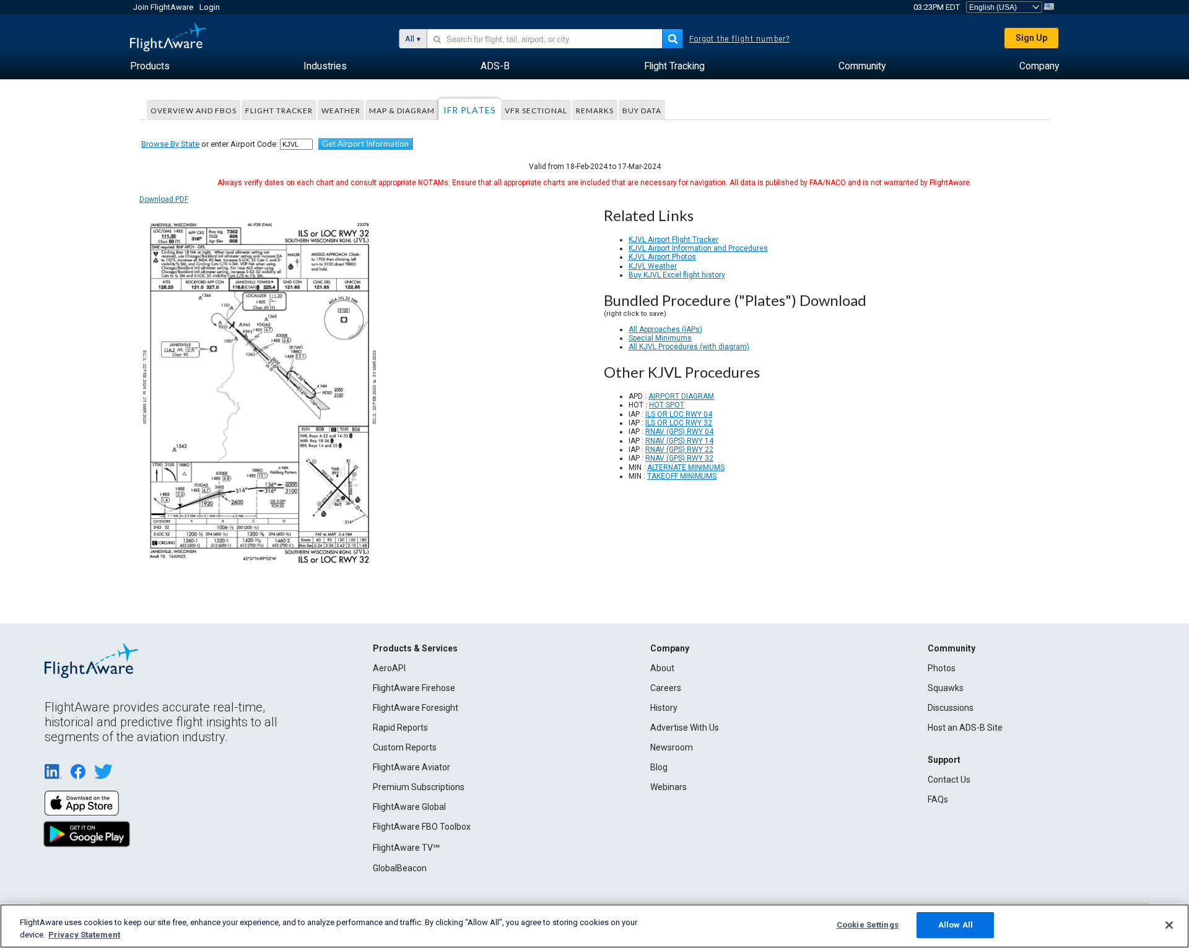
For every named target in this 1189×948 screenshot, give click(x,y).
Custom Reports (405, 747)
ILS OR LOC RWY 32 (678, 423)
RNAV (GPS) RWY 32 (679, 458)
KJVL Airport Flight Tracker (673, 239)
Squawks (946, 688)
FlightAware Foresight (415, 708)
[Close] (1169, 925)
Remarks (595, 110)
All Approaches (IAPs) (665, 329)
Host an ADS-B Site (965, 728)
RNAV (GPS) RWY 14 (679, 441)
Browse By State (170, 144)
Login (209, 7)
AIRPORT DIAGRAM (681, 396)
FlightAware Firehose (414, 688)
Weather (340, 110)
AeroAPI (389, 668)
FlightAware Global (409, 807)
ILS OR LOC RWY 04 (678, 414)
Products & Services (415, 648)
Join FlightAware (163, 7)
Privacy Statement (84, 934)
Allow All (955, 924)
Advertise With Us (684, 728)
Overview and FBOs (193, 110)
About (662, 668)
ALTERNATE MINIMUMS (686, 467)
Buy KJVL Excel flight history (677, 275)
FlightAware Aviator (411, 767)
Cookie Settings (868, 924)
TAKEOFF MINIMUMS (681, 476)
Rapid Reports (400, 728)
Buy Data (641, 110)
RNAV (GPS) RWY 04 (679, 431)
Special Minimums (660, 338)
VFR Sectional (536, 110)
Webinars (668, 787)
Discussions (950, 708)
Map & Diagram (402, 110)
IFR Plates (469, 110)
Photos (942, 668)
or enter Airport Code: (209, 144)
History (663, 708)
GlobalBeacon (400, 868)
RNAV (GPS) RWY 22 (679, 449)
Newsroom (671, 747)
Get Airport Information (365, 144)
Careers (665, 688)
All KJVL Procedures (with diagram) (689, 346)
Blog (659, 767)
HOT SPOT (666, 405)
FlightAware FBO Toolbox (422, 827)
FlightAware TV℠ (406, 848)
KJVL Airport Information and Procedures (698, 248)
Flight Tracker (279, 110)
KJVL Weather (653, 266)
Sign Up (1031, 38)
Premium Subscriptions (418, 787)
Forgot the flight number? (739, 39)
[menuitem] (150, 66)
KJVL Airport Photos (662, 257)
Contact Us (949, 780)
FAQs (938, 799)
